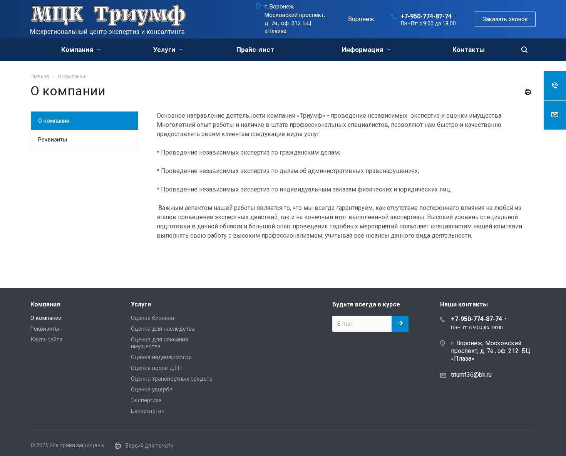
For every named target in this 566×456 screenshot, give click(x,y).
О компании (53, 120)
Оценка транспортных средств (172, 378)
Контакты (468, 49)
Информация (363, 49)
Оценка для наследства (163, 328)
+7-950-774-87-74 (426, 16)
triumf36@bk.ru (471, 374)
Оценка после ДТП (156, 367)
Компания (78, 49)
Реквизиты (52, 139)
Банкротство (148, 411)
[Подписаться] (400, 324)
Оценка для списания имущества (159, 343)
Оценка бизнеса (152, 318)
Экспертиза (146, 400)
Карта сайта (46, 339)
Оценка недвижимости (161, 357)
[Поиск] (524, 49)
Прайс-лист (255, 49)
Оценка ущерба (151, 389)
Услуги (165, 49)
